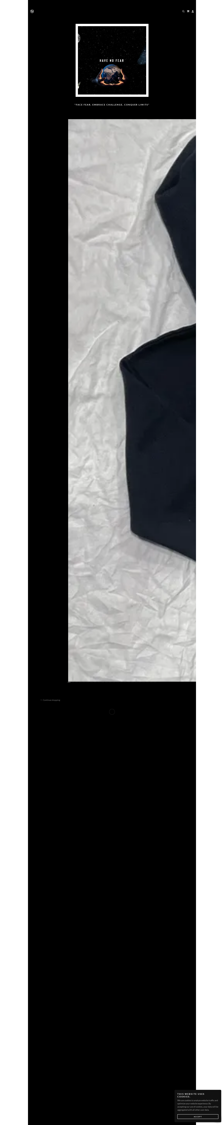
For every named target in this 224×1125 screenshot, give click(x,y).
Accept (198, 1117)
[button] (188, 11)
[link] (32, 11)
